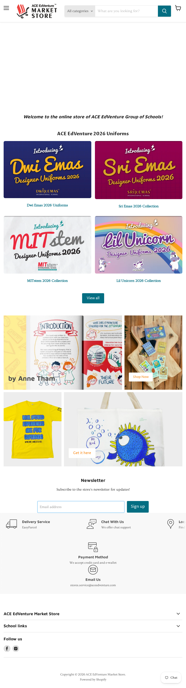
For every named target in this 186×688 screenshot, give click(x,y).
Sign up (138, 506)
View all (93, 298)
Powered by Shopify (93, 679)
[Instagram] (15, 648)
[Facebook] (7, 648)
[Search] (164, 11)
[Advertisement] (93, 67)
